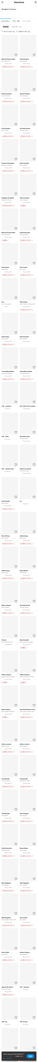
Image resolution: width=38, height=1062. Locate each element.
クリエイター (27, 21)
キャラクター (6, 21)
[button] (6, 26)
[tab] (5, 20)
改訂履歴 (9, 1058)
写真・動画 (16, 21)
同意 (30, 1056)
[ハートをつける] (15, 54)
